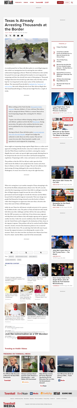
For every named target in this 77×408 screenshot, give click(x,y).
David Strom (56, 207)
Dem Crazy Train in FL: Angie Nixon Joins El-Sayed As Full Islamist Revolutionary (61, 280)
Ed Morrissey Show (19, 398)
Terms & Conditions (39, 398)
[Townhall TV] (40, 2)
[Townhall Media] (9, 404)
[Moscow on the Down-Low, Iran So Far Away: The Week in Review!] (63, 123)
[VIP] (48, 2)
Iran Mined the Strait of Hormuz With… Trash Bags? (65, 375)
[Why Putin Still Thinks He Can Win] (63, 172)
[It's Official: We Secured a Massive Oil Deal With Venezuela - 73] (11, 364)
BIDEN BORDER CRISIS (21, 256)
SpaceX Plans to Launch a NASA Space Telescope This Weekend (64, 74)
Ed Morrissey (56, 137)
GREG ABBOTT (33, 256)
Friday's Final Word (62, 47)
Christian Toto (57, 256)
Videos (26, 2)
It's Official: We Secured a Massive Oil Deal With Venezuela (11, 375)
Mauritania (36, 122)
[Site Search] (72, 2)
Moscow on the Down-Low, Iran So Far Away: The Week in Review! (61, 133)
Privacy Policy (46, 398)
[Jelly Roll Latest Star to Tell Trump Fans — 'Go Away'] (63, 242)
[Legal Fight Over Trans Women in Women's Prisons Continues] (63, 98)
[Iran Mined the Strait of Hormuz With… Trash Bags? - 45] (65, 364)
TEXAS (19, 259)
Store (32, 2)
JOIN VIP (60, 2)
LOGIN (67, 2)
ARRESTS (11, 256)
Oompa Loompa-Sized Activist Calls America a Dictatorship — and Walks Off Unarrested (29, 376)
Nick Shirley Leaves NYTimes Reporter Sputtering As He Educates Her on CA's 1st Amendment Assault (46, 378)
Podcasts (18, 2)
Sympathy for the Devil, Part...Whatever (61, 204)
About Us (12, 398)
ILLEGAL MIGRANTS (10, 259)
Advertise (32, 398)
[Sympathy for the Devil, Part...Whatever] (63, 195)
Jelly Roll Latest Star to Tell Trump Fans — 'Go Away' (61, 252)
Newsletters (26, 398)
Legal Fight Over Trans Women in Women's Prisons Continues (61, 109)
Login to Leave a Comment (26, 338)
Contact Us (52, 398)
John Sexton (56, 113)
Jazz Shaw (8, 32)
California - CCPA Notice (61, 398)
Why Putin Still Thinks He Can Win (62, 181)
